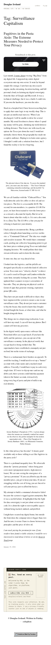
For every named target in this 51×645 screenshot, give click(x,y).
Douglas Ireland (12, 4)
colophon (27, 621)
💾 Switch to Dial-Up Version (25, 634)
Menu (37, 6)
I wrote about (19, 75)
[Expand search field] (45, 6)
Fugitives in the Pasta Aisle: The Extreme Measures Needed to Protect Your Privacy (23, 39)
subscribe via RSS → (20, 593)
